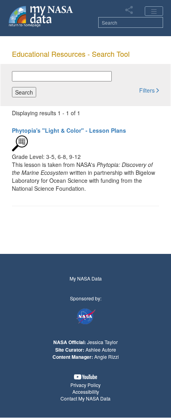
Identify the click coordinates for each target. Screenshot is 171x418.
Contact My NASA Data (85, 398)
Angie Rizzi (106, 356)
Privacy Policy (85, 384)
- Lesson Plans (69, 130)
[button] (149, 89)
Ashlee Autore (101, 349)
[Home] (41, 16)
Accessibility (85, 391)
